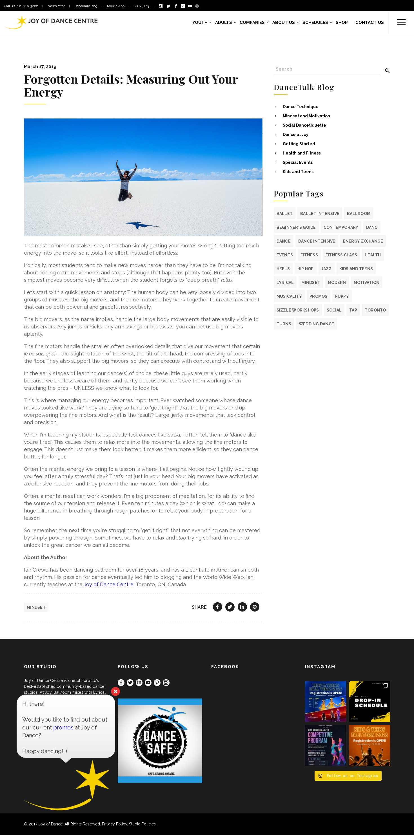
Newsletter (56, 6)
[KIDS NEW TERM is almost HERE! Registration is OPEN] (325, 701)
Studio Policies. (143, 824)
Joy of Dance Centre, (109, 584)
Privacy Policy (114, 824)
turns (284, 324)
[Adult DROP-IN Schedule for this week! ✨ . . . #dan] (369, 701)
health (373, 255)
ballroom (358, 213)
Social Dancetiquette (304, 125)
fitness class (341, 255)
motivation (367, 282)
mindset (36, 607)
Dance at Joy (295, 134)
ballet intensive (319, 213)
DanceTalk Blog (85, 6)
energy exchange (363, 241)
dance (284, 241)
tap (353, 310)
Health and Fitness (301, 153)
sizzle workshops (298, 310)
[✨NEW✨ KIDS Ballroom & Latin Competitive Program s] (325, 745)
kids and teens (356, 269)
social (334, 310)
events (285, 255)
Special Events (298, 162)
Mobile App (116, 6)
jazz (326, 269)
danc (372, 227)
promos (319, 296)
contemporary (341, 227)
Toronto (375, 310)
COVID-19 (142, 6)
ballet (285, 213)
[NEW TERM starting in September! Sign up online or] (369, 745)
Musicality (289, 296)
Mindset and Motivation (306, 116)
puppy (342, 296)
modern (337, 282)
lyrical (285, 282)
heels (283, 269)
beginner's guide (296, 227)
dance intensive (316, 241)
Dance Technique (301, 106)
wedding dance (316, 324)
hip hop (305, 269)
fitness (309, 255)
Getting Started (299, 144)
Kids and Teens (298, 171)
